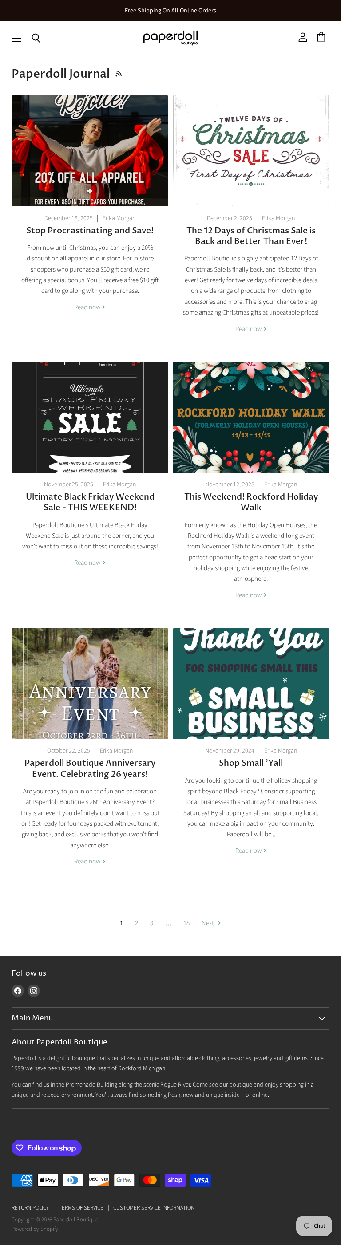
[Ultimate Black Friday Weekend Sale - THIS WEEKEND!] (90, 417)
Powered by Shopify (35, 1229)
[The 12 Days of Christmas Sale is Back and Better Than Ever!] (251, 150)
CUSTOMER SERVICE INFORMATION (153, 1208)
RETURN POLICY (30, 1208)
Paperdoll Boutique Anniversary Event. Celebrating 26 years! (89, 768)
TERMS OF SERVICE (81, 1208)
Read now (88, 307)
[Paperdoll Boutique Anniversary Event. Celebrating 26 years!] (90, 683)
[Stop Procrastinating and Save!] (90, 150)
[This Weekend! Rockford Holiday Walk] (251, 417)
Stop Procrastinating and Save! (90, 230)
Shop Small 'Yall (251, 763)
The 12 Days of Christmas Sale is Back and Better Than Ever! (251, 236)
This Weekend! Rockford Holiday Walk (251, 502)
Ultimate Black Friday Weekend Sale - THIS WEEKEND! (90, 502)
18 (186, 923)
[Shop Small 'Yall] (251, 683)
